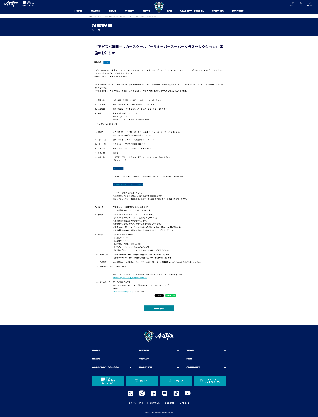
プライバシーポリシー (137, 403)
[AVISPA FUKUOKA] (159, 336)
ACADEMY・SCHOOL (192, 11)
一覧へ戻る (159, 308)
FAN (169, 11)
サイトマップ (184, 403)
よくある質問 (170, 403)
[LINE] (164, 393)
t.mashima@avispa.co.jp (123, 291)
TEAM (112, 11)
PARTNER (218, 11)
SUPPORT (237, 11)
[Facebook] (153, 393)
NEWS (146, 11)
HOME (78, 11)
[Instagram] (141, 393)
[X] (130, 393)
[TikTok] (176, 393)
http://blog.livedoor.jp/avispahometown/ (130, 277)
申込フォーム (118, 168)
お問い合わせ (155, 403)
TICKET (129, 11)
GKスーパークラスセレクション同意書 (128, 184)
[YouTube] (187, 393)
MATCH (95, 11)
